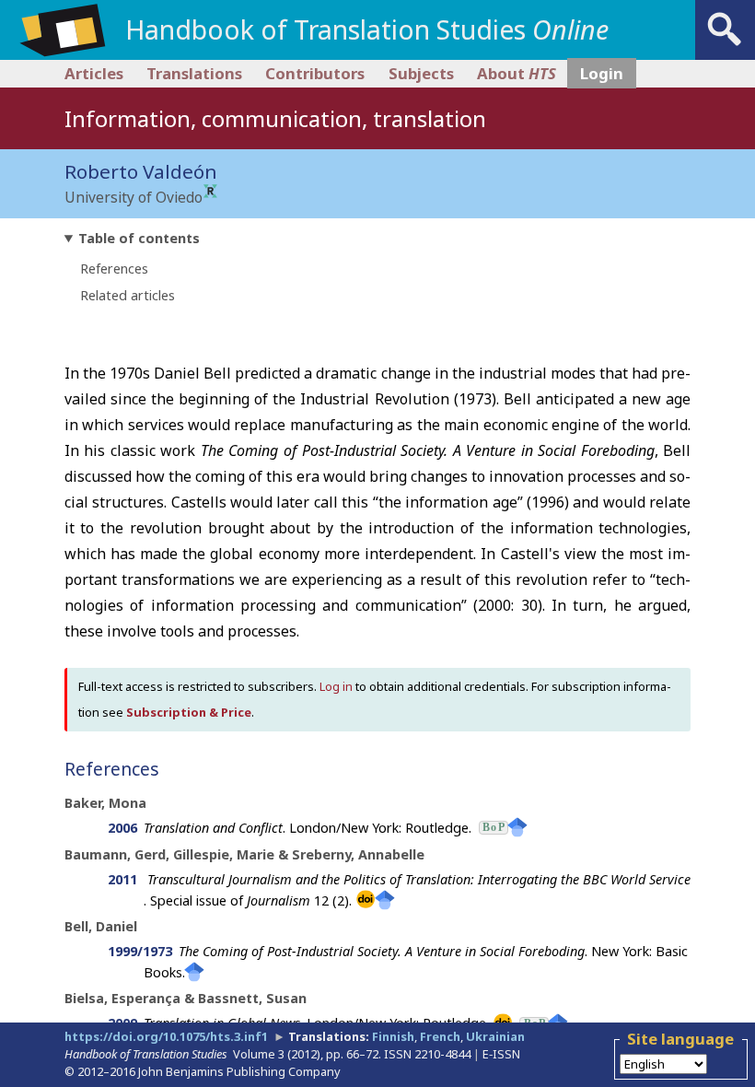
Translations (194, 73)
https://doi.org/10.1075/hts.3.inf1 (166, 1036)
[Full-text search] (725, 46)
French (440, 1036)
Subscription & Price (188, 712)
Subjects (421, 73)
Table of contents (139, 238)
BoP (493, 827)
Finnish (393, 1036)
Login (601, 73)
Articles (93, 73)
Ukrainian (495, 1036)
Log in (336, 686)
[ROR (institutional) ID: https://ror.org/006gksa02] (210, 192)
